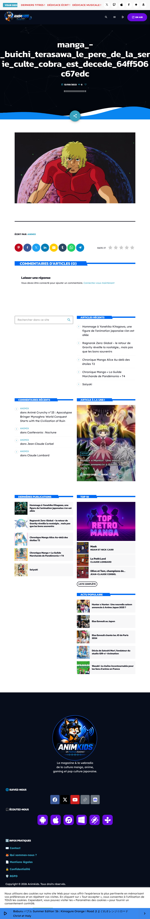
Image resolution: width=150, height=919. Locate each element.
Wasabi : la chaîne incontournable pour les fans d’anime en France (113, 667)
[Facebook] (129, 5)
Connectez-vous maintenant (99, 283)
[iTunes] (122, 5)
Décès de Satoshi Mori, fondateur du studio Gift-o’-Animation (111, 652)
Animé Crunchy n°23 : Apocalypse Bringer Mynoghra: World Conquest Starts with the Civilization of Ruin (46, 417)
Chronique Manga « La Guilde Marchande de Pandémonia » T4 (47, 554)
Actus (84, 453)
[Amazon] (143, 5)
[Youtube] (75, 799)
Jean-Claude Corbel (40, 443)
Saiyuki (87, 384)
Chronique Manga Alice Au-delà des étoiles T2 (49, 539)
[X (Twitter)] (107, 5)
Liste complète (87, 584)
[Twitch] (114, 5)
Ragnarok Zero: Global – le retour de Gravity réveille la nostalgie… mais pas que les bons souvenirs (107, 347)
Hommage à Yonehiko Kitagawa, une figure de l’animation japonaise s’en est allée (108, 331)
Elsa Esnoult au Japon (103, 621)
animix (31, 234)
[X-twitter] (65, 799)
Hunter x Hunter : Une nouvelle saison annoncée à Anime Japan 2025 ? (103, 464)
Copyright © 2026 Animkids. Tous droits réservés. (35, 884)
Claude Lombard (38, 455)
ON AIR (137, 17)
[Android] (136, 5)
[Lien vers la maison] (18, 17)
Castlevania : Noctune (41, 432)
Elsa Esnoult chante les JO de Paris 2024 (110, 637)
